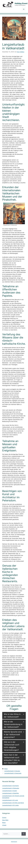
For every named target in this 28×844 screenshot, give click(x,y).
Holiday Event (21, 3)
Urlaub (4, 825)
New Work (5, 820)
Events (4, 817)
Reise (6, 769)
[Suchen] (24, 834)
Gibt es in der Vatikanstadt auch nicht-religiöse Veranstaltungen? (11, 746)
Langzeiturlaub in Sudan (9, 790)
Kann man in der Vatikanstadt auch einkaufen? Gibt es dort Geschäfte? (12, 759)
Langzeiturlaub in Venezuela (12, 773)
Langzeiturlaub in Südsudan (10, 788)
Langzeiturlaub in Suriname (10, 785)
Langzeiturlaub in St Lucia (10, 800)
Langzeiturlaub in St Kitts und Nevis (13, 803)
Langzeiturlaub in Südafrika (10, 793)
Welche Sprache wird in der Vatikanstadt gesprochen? (13, 734)
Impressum (14, 841)
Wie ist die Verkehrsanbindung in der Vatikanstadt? (13, 724)
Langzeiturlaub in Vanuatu (12, 771)
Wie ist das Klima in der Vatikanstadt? (12, 715)
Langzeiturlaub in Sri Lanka (10, 805)
